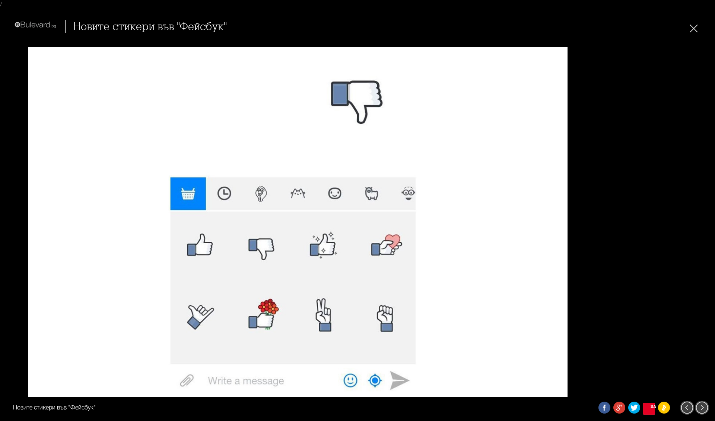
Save (653, 406)
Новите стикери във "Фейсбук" (150, 26)
